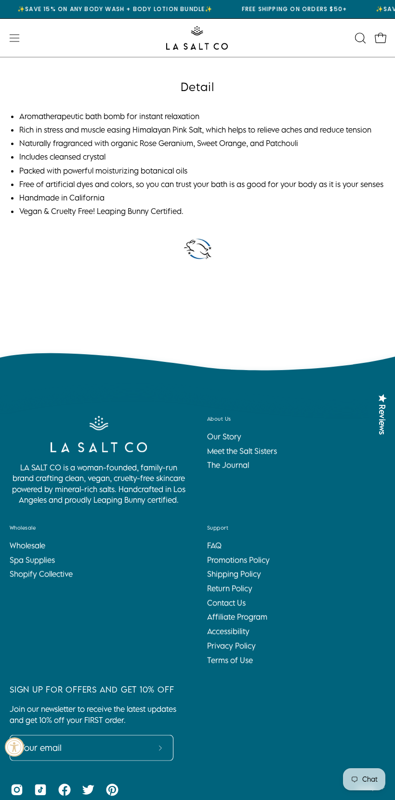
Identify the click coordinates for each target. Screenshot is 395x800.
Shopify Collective (41, 574)
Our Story (224, 436)
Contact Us (226, 603)
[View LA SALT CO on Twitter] (86, 790)
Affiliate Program (237, 617)
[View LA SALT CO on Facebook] (62, 790)
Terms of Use (230, 660)
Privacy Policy (231, 646)
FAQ (214, 545)
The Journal (228, 465)
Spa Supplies (32, 559)
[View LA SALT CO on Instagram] (15, 790)
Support (217, 528)
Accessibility (228, 631)
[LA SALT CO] (197, 38)
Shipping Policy (234, 574)
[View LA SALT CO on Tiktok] (38, 790)
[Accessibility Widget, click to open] (14, 747)
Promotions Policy (238, 559)
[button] (359, 38)
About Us (219, 419)
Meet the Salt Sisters (242, 451)
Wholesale (23, 528)
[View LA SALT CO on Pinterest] (110, 790)
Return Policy (229, 588)
